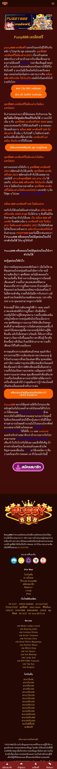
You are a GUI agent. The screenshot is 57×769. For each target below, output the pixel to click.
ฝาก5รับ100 (28, 685)
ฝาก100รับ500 (28, 714)
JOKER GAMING (26, 604)
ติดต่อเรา (28, 587)
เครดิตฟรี (28, 727)
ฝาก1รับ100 (28, 682)
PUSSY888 (20, 610)
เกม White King (28, 648)
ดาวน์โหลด (28, 577)
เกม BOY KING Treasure (28, 660)
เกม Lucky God (29, 657)
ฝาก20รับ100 (28, 701)
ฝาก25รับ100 (28, 708)
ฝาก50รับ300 (28, 711)
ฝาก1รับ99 (28, 679)
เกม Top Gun (28, 664)
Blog (28, 593)
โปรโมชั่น (28, 574)
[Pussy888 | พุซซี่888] (4, 3)
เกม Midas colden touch (28, 625)
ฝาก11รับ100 (28, 695)
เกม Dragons (28, 667)
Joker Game (35, 607)
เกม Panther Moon (28, 644)
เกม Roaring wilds (28, 629)
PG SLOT (13, 604)
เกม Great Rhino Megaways (28, 641)
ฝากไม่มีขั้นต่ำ (28, 723)
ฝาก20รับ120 (28, 704)
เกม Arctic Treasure (28, 635)
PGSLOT (9, 610)
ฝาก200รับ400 (28, 717)
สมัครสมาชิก (28, 584)
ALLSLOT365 (23, 547)
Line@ (29, 590)
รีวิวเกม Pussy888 (28, 581)
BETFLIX (41, 613)
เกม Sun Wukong (28, 654)
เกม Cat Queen (28, 651)
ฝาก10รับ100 (28, 692)
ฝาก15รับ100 (28, 698)
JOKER (43, 610)
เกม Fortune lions (28, 638)
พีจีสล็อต (47, 607)
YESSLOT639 (12, 607)
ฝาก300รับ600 (28, 720)
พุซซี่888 (23, 607)
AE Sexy (32, 613)
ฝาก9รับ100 (28, 689)
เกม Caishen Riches (28, 632)
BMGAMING (32, 610)
